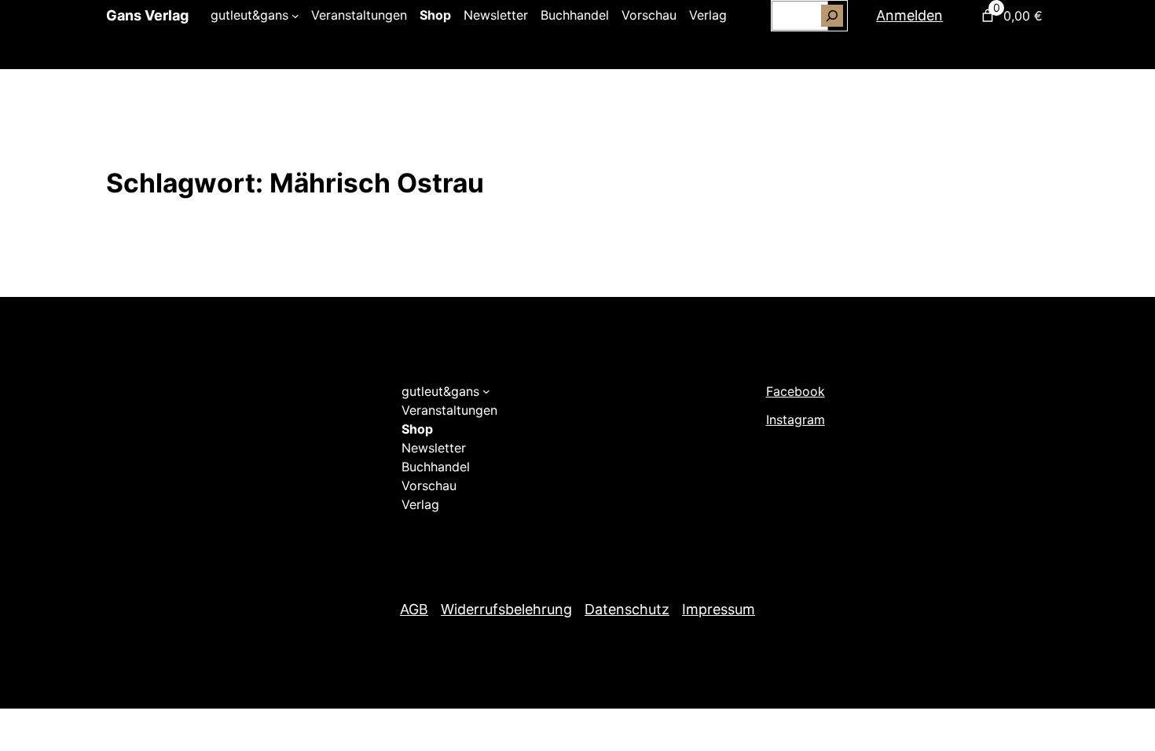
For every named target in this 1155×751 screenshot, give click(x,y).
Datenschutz (627, 609)
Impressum (718, 609)
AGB (414, 609)
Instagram (795, 419)
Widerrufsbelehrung (506, 609)
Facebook (795, 391)
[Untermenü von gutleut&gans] (295, 16)
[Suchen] (832, 16)
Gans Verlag (147, 15)
